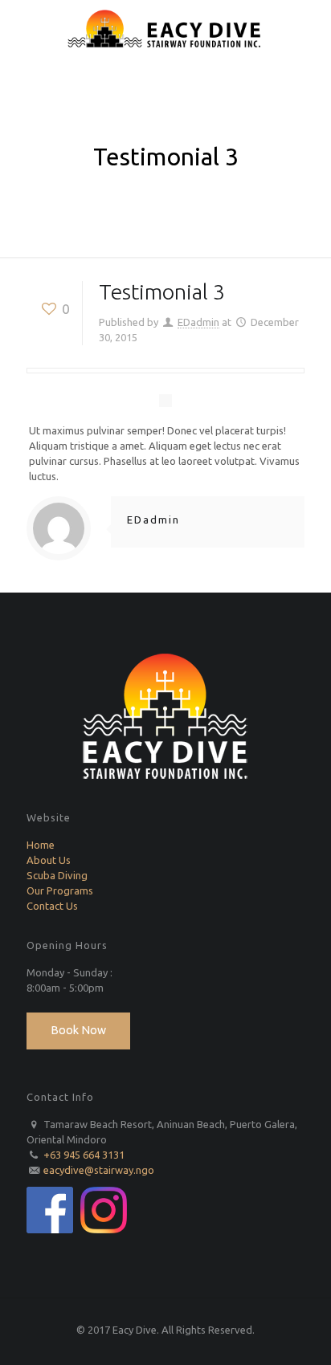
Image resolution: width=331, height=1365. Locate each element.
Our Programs (60, 890)
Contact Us (52, 905)
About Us (49, 860)
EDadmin (198, 322)
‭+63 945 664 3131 (84, 1154)
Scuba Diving (57, 875)
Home (41, 844)
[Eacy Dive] (165, 28)
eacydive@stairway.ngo (98, 1170)
